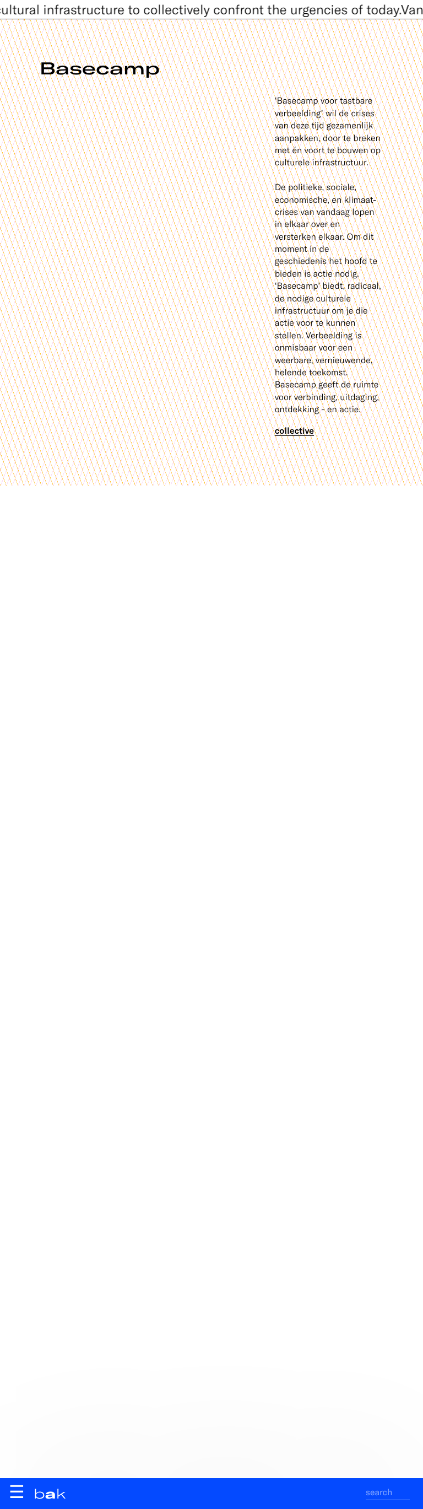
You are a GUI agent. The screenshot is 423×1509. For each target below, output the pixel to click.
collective (294, 430)
